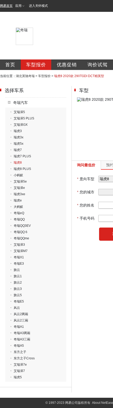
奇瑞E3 (19, 263)
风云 (17, 308)
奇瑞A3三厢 (22, 339)
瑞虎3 (18, 131)
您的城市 (85, 192)
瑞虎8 (18, 162)
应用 (18, 6)
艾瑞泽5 (19, 112)
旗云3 (18, 289)
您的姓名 (85, 205)
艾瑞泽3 (19, 244)
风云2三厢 (21, 320)
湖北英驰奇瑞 (25, 76)
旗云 (17, 270)
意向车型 (85, 179)
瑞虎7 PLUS (22, 156)
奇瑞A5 (19, 345)
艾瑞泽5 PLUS (24, 118)
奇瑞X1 (19, 257)
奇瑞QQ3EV (22, 226)
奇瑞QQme (21, 238)
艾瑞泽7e (20, 364)
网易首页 (6, 6)
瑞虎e (18, 200)
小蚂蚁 (18, 175)
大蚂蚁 (18, 207)
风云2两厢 (21, 314)
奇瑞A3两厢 (22, 333)
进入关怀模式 (38, 6)
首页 (10, 64)
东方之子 (20, 352)
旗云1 (18, 276)
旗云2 (18, 282)
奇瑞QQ (19, 219)
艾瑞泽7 (19, 371)
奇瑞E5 (19, 301)
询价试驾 (97, 64)
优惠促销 (67, 64)
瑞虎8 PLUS (22, 169)
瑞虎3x (18, 137)
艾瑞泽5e (20, 181)
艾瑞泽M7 (21, 251)
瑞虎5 (18, 377)
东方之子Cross (24, 358)
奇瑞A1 (19, 327)
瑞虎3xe (19, 194)
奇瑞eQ (19, 213)
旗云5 (18, 295)
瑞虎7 (18, 150)
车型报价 (36, 64)
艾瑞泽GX (21, 125)
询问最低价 (86, 165)
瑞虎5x (18, 143)
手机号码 (85, 218)
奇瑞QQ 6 (20, 232)
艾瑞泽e (19, 188)
